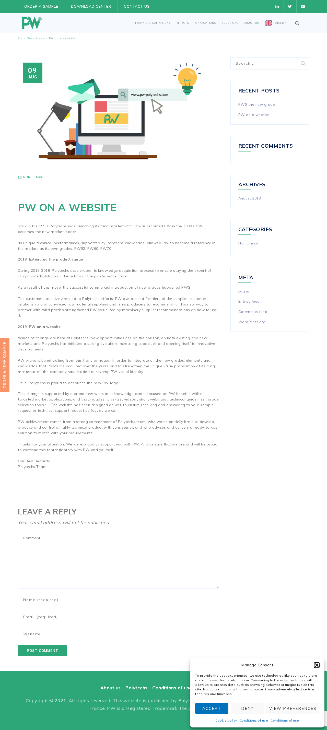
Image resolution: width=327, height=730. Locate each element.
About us (251, 23)
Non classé (33, 177)
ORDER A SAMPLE (41, 6)
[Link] (297, 23)
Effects (183, 23)
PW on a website (254, 114)
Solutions (230, 23)
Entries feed (249, 301)
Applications (205, 23)
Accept (211, 708)
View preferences (293, 708)
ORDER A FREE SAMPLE (4, 365)
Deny (247, 708)
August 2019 (249, 198)
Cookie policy (226, 720)
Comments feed (252, 311)
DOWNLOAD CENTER (91, 6)
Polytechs (136, 688)
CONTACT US (137, 6)
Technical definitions (153, 23)
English (280, 23)
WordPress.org (252, 322)
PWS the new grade (256, 104)
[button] (316, 665)
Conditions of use (254, 720)
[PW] (32, 23)
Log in (243, 291)
